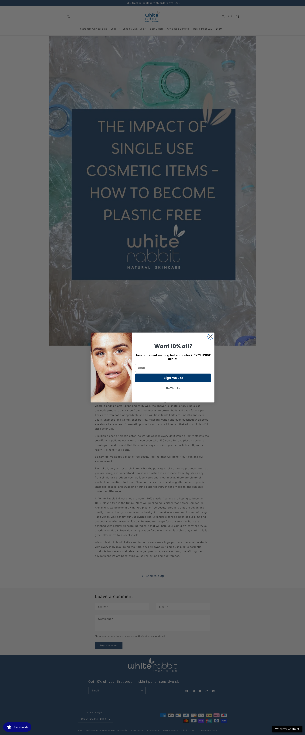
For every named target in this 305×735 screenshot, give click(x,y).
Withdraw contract (287, 729)
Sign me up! (173, 378)
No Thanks (173, 388)
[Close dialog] (210, 336)
